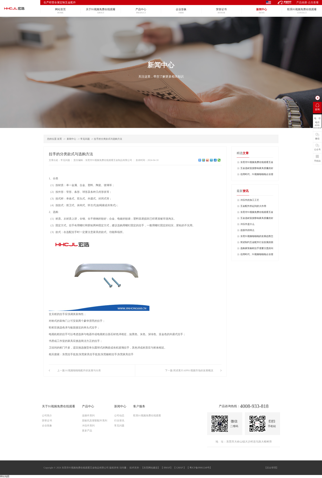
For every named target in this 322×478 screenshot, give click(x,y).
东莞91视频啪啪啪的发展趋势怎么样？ (256, 237)
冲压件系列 (88, 425)
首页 (59, 139)
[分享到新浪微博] (207, 160)
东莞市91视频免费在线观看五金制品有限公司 (256, 163)
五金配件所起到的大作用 (253, 206)
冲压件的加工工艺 (249, 200)
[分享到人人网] (215, 160)
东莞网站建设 (151, 467)
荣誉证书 (47, 420)
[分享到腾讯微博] (211, 160)
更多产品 (87, 430)
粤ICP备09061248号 (200, 467)
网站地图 (4, 476)
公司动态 (119, 415)
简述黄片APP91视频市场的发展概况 (193, 370)
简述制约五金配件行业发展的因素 (256, 243)
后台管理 (271, 467)
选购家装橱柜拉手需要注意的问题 (256, 249)
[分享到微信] (219, 160)
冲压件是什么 (247, 224)
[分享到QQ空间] (203, 160)
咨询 (317, 109)
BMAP (167, 467)
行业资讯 (119, 420)
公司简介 (47, 415)
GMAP (179, 467)
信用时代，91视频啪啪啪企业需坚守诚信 (256, 175)
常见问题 (85, 139)
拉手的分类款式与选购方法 (108, 139)
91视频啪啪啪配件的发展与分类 (83, 370)
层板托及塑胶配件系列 (94, 420)
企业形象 (47, 425)
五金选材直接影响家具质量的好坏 (256, 169)
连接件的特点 (247, 230)
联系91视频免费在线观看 (147, 415)
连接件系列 (88, 415)
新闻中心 (71, 139)
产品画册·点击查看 (307, 2)
